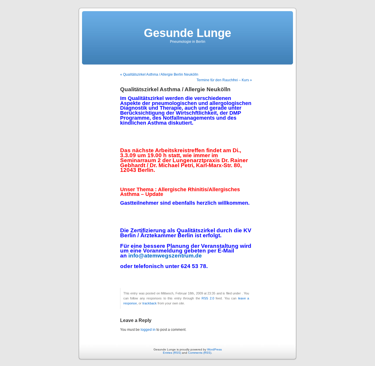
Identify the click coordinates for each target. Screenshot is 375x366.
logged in (148, 330)
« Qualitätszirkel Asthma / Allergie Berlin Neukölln (159, 74)
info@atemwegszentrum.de (165, 256)
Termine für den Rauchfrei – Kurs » (224, 80)
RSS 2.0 (208, 298)
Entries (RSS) (172, 352)
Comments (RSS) (199, 352)
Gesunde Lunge (187, 32)
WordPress (214, 349)
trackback (149, 303)
